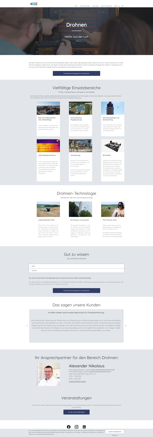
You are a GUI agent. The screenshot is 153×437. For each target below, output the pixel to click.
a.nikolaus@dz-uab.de (77, 381)
